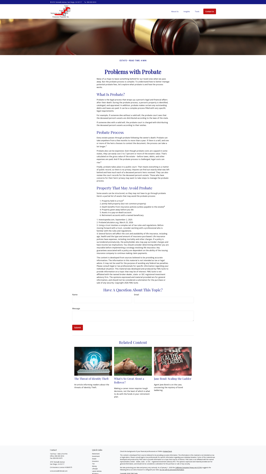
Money (94, 466)
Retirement (96, 454)
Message (76, 308)
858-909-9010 (91, 2)
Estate (94, 459)
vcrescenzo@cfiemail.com (58, 471)
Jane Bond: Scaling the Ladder (172, 378)
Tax (93, 464)
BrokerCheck (167, 451)
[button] (174, 11)
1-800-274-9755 (62, 454)
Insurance (95, 461)
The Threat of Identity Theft (91, 378)
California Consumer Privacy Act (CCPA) (188, 468)
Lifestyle (95, 469)
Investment (96, 456)
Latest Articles (97, 471)
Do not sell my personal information (172, 470)
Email (136, 294)
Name (75, 294)
